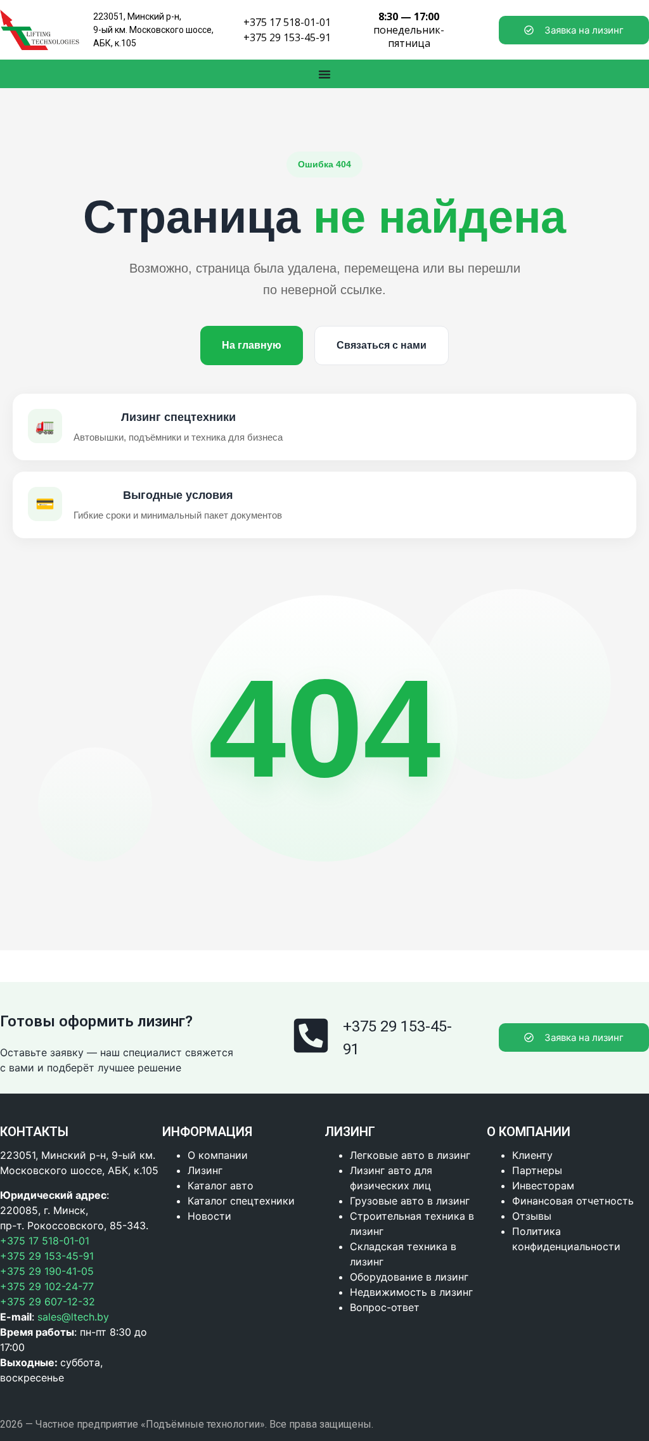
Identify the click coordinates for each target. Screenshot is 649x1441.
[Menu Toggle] (324, 74)
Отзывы (531, 1216)
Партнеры (537, 1170)
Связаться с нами (382, 345)
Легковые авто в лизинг (410, 1155)
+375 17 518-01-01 (287, 22)
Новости (209, 1216)
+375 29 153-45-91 (287, 37)
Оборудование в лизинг (409, 1276)
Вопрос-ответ (385, 1307)
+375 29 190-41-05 (47, 1271)
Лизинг (205, 1170)
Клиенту (532, 1155)
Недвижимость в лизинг (411, 1292)
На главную (251, 345)
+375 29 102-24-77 (47, 1286)
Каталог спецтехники (241, 1200)
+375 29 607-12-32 (47, 1301)
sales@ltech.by (73, 1316)
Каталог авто (221, 1185)
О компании (218, 1155)
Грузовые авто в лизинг (410, 1200)
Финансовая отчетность (573, 1200)
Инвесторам (543, 1185)
